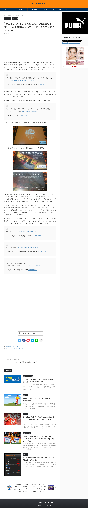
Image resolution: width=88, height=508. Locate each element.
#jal (11, 80)
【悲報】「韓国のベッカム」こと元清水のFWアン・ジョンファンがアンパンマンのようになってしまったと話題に (38, 439)
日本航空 (21, 349)
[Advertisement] (30, 47)
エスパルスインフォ (44, 502)
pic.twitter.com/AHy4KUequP (28, 232)
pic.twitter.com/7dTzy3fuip (26, 80)
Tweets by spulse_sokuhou (71, 43)
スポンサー (15, 349)
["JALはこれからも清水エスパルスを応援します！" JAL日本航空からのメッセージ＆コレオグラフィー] (32, 340)
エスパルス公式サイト (48, 9)
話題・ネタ (15, 346)
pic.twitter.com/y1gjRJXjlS (31, 247)
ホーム (7, 9)
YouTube (34, 9)
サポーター (9, 346)
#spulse (14, 80)
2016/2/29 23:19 (16, 360)
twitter (21, 9)
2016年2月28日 (41, 84)
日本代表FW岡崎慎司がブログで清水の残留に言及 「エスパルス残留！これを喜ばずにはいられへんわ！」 (38, 419)
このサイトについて (62, 9)
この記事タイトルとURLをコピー (31, 333)
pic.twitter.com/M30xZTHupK (34, 266)
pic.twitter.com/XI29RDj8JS (30, 111)
